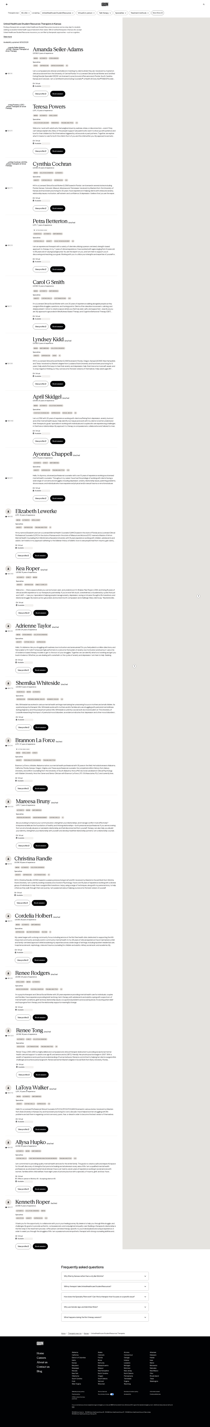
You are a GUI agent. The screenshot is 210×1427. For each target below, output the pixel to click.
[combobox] (24, 13)
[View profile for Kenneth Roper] (8, 1202)
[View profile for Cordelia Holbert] (8, 916)
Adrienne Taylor (33, 625)
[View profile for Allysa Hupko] (8, 1142)
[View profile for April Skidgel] (17, 406)
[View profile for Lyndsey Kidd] (17, 349)
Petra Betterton (50, 221)
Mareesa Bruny (33, 801)
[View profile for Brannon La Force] (8, 740)
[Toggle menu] (28, 13)
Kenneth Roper (32, 1202)
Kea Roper (28, 568)
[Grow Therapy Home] (105, 4)
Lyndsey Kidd (48, 339)
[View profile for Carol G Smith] (17, 291)
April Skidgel (47, 396)
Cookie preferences (155, 1394)
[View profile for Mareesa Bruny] (8, 802)
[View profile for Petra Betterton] (17, 230)
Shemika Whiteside (38, 683)
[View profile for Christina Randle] (8, 859)
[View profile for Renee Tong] (8, 1031)
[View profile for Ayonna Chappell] (17, 463)
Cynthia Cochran (52, 164)
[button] (40, 230)
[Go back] (7, 4)
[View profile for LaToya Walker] (8, 1088)
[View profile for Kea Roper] (8, 569)
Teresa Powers (49, 106)
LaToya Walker (32, 1087)
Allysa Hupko (30, 1142)
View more (8, 37)
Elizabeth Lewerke (36, 511)
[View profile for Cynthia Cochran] (17, 173)
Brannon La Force (35, 740)
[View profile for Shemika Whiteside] (8, 683)
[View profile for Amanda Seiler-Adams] (17, 59)
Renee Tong (29, 1030)
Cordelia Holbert (33, 915)
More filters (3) (158, 13)
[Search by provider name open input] (203, 4)
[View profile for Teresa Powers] (17, 116)
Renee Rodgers (32, 973)
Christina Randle (33, 858)
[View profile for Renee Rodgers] (8, 973)
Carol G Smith (48, 282)
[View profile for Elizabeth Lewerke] (8, 511)
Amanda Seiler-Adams (58, 49)
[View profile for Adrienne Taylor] (8, 626)
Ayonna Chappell (52, 454)
